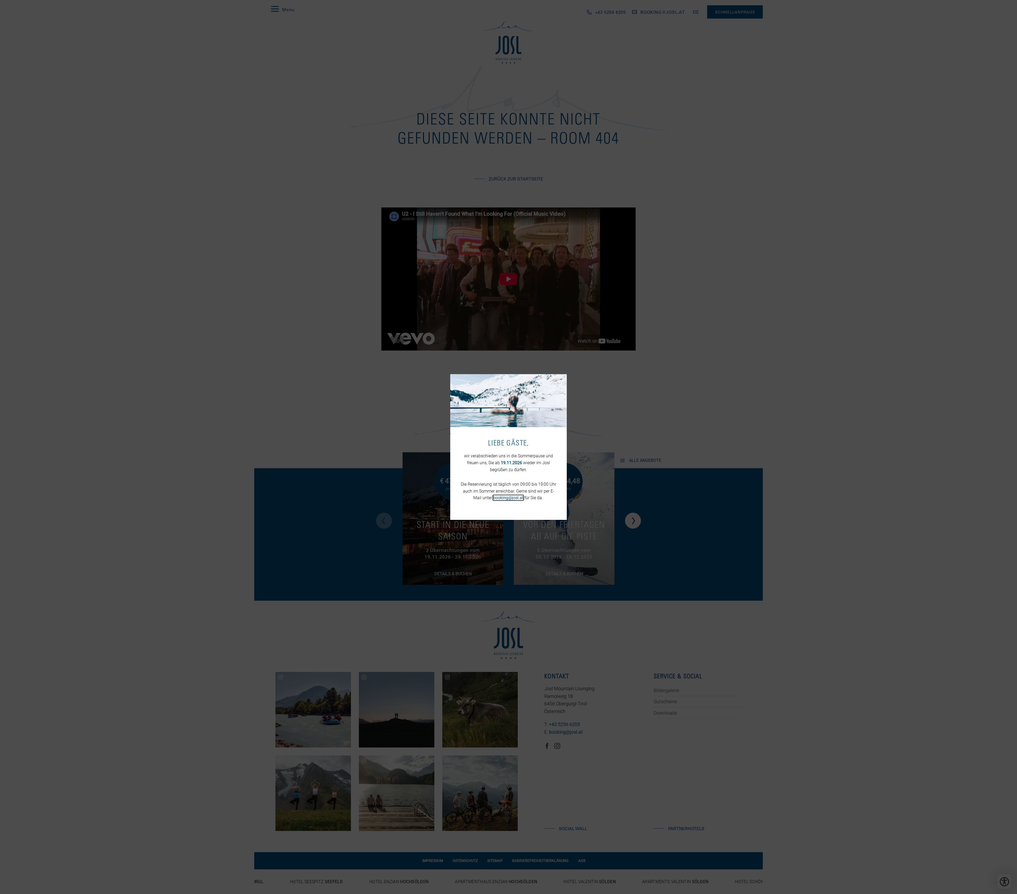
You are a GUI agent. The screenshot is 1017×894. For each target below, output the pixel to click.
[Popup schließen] (558, 382)
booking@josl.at (508, 497)
